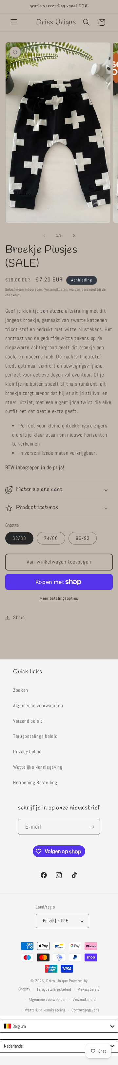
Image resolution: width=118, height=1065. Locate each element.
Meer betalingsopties (59, 598)
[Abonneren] (92, 827)
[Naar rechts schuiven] (74, 236)
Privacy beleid (27, 752)
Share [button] (19, 617)
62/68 (19, 538)
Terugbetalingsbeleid (54, 989)
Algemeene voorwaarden (38, 706)
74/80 (51, 538)
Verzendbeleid (84, 999)
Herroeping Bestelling (35, 783)
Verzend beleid (28, 721)
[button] (13, 22)
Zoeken (20, 690)
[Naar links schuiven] (44, 236)
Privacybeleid (89, 989)
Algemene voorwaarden (48, 999)
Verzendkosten (56, 289)
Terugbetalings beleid (35, 736)
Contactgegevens (85, 1010)
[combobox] (59, 1026)
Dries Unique (57, 981)
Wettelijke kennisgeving (38, 767)
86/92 (82, 538)
